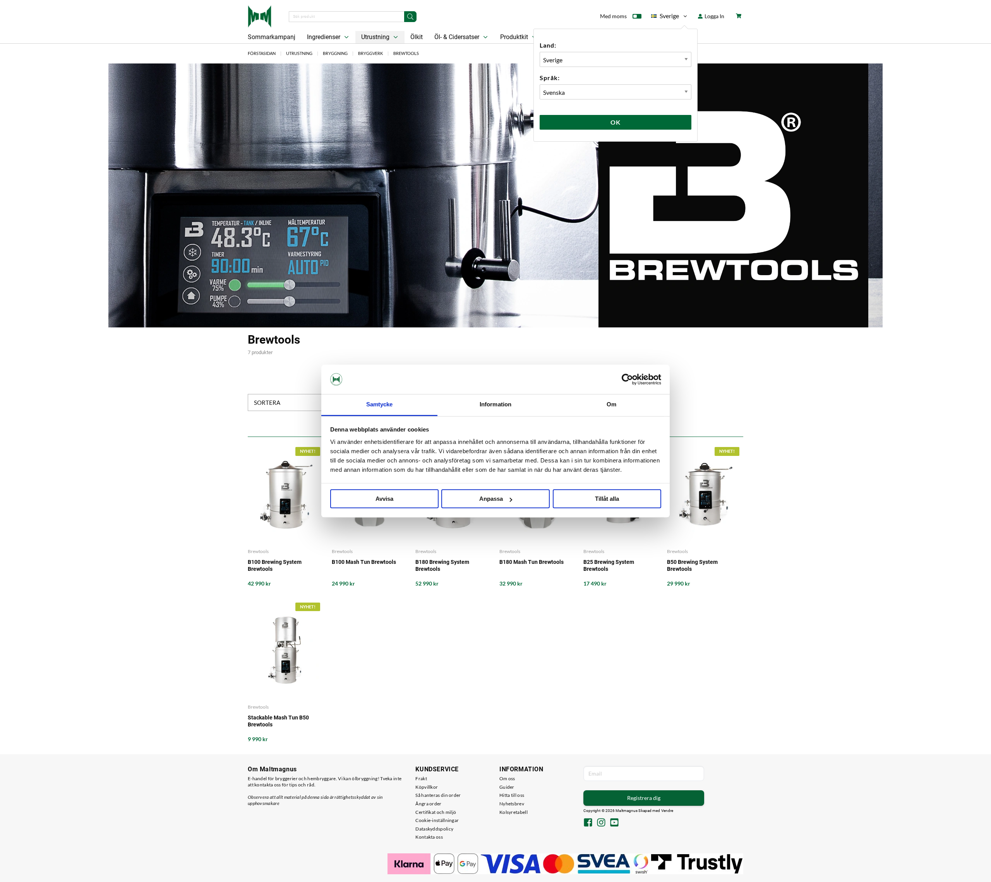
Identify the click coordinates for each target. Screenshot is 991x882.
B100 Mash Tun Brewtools (364, 562)
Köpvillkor (426, 787)
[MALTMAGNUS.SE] (259, 15)
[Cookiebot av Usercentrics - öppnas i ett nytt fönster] (627, 379)
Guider (506, 787)
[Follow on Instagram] (601, 823)
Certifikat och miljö (435, 812)
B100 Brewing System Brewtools (275, 565)
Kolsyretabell (513, 812)
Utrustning (376, 37)
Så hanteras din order (438, 795)
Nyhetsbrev (511, 804)
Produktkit (515, 37)
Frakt (421, 778)
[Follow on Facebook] (588, 823)
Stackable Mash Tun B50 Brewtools (278, 721)
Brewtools (406, 53)
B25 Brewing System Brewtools (608, 565)
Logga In (713, 16)
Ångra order (428, 804)
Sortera (267, 402)
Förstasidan (262, 53)
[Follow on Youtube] (614, 823)
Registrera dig (643, 798)
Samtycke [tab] (379, 404)
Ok (615, 122)
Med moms (613, 16)
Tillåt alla (607, 499)
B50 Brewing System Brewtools (692, 565)
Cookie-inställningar (437, 820)
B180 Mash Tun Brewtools (531, 562)
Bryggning (335, 53)
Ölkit (416, 37)
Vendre (667, 810)
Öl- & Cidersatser (457, 37)
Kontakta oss (429, 837)
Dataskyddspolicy (434, 829)
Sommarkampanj (271, 37)
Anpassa (491, 499)
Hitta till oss (511, 795)
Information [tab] (495, 404)
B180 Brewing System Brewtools (442, 565)
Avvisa (384, 499)
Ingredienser (324, 37)
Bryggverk (370, 53)
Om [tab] (611, 404)
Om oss (507, 778)
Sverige (665, 17)
